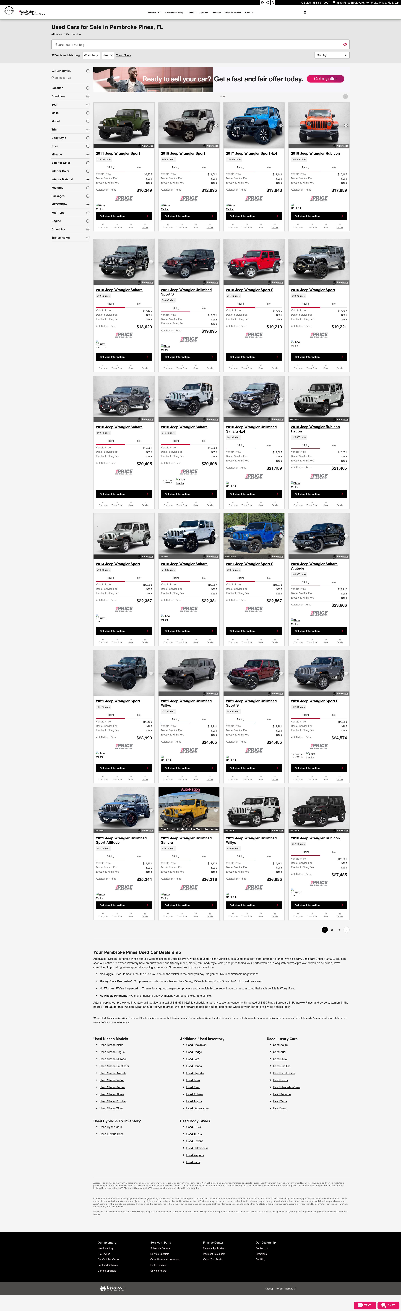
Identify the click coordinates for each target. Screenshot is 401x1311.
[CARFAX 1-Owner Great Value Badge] (297, 207)
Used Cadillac (281, 1097)
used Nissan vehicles (216, 990)
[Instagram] (267, 2)
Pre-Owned (104, 1285)
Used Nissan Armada (113, 1104)
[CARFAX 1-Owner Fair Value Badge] (232, 928)
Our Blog (261, 1290)
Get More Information (112, 216)
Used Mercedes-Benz (286, 1118)
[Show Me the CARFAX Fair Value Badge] (297, 516)
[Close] (397, 1279)
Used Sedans (194, 1172)
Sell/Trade (216, 12)
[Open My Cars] (304, 12)
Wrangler (89, 55)
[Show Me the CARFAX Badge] (102, 928)
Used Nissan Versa (112, 1111)
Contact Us (262, 1279)
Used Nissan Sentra (112, 1118)
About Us (249, 12)
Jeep (106, 55)
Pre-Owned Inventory (174, 12)
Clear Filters (123, 55)
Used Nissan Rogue (112, 1083)
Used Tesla (280, 1132)
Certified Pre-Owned (183, 990)
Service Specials (159, 1285)
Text (380, 1291)
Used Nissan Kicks (111, 1076)
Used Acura (280, 1076)
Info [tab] (139, 167)
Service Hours (158, 1302)
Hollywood (159, 1038)
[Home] (9, 12)
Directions (261, 1285)
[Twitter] (273, 2)
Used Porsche (282, 1125)
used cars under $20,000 (318, 990)
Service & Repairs (233, 12)
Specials (204, 12)
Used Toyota (194, 1132)
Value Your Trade (212, 1290)
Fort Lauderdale (113, 1038)
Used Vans (193, 1193)
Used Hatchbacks (197, 1179)
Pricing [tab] (111, 167)
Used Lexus (280, 1111)
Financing (191, 12)
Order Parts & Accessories (165, 1290)
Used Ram (193, 1118)
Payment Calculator (214, 1285)
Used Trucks (194, 1165)
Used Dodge (194, 1083)
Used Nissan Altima (112, 1125)
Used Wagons (195, 1186)
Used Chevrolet (196, 1076)
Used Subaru (194, 1125)
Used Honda (194, 1097)
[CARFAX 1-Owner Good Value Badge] (102, 649)
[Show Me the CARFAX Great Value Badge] (102, 207)
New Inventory (154, 12)
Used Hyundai (195, 1104)
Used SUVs (193, 1158)
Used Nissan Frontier (113, 1132)
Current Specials (107, 1302)
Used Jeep (193, 1111)
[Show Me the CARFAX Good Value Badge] (297, 375)
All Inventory (57, 33)
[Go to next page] (347, 961)
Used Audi (279, 1083)
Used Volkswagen (197, 1140)
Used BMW (280, 1090)
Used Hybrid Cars (111, 1158)
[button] (124, 159)
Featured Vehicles (108, 1296)
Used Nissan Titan (111, 1140)
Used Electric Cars (111, 1165)
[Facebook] (262, 2)
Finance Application (214, 1279)
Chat (367, 1291)
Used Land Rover (284, 1104)
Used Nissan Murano (113, 1090)
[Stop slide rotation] (346, 96)
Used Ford (192, 1090)
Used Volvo (280, 1140)
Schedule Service (160, 1279)
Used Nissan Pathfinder (114, 1097)
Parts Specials (158, 1296)
